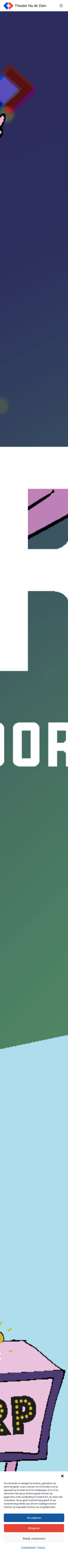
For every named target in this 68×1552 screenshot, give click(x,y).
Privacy (41, 1547)
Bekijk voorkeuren (34, 1538)
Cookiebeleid (28, 1547)
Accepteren (34, 1517)
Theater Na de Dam (30, 6)
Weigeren (34, 1528)
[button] (62, 1476)
